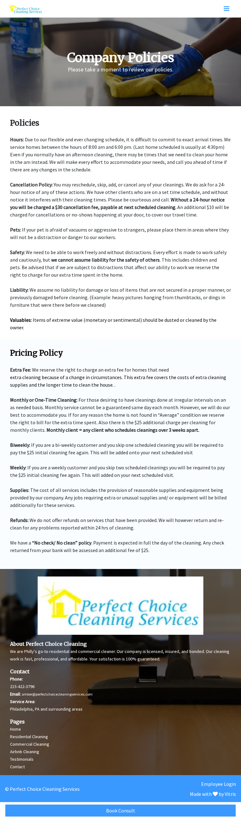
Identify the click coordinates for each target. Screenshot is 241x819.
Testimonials (22, 759)
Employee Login (218, 784)
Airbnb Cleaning (24, 751)
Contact (17, 766)
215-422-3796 (22, 686)
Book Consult (120, 810)
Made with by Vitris (213, 794)
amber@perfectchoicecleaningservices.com (57, 694)
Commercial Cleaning (29, 744)
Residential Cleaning (29, 736)
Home (15, 729)
